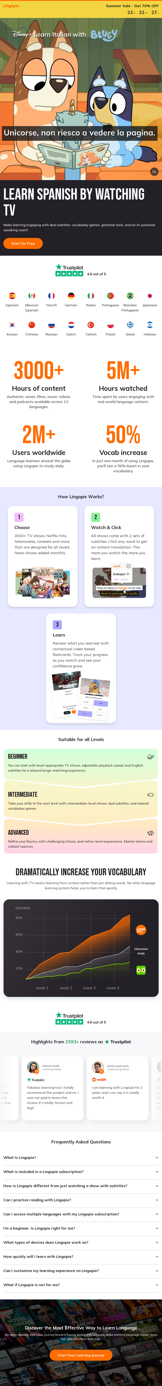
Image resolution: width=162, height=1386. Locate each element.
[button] (81, 1157)
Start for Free (23, 243)
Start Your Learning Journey (81, 1355)
